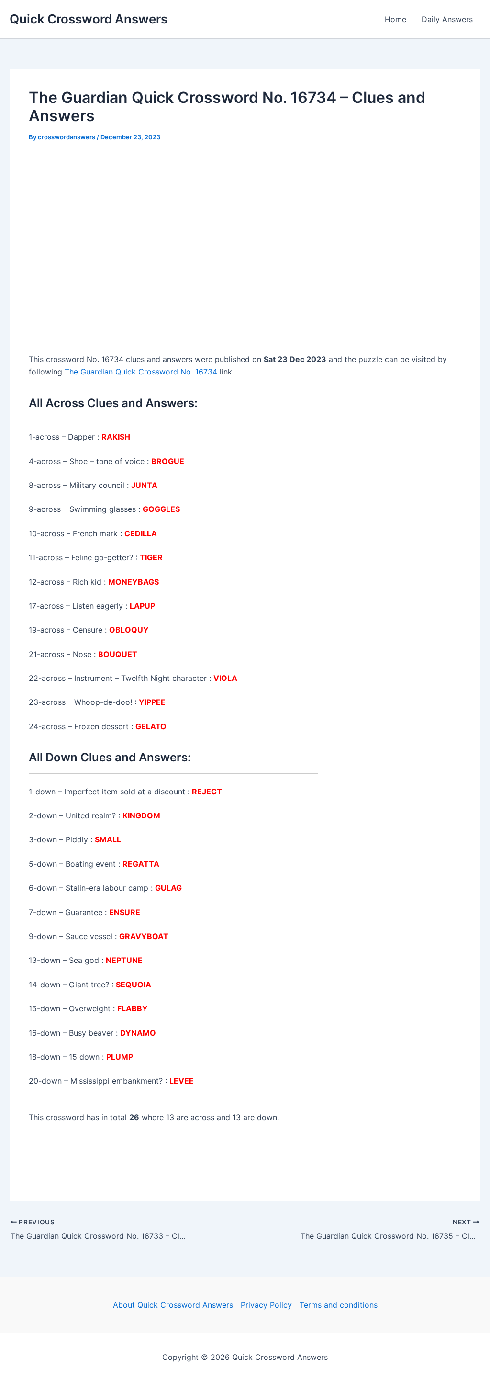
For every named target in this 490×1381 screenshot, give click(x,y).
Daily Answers (447, 19)
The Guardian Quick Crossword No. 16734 (141, 371)
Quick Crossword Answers (88, 18)
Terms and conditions (339, 1305)
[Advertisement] (245, 224)
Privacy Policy (266, 1305)
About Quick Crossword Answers (173, 1305)
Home (395, 19)
